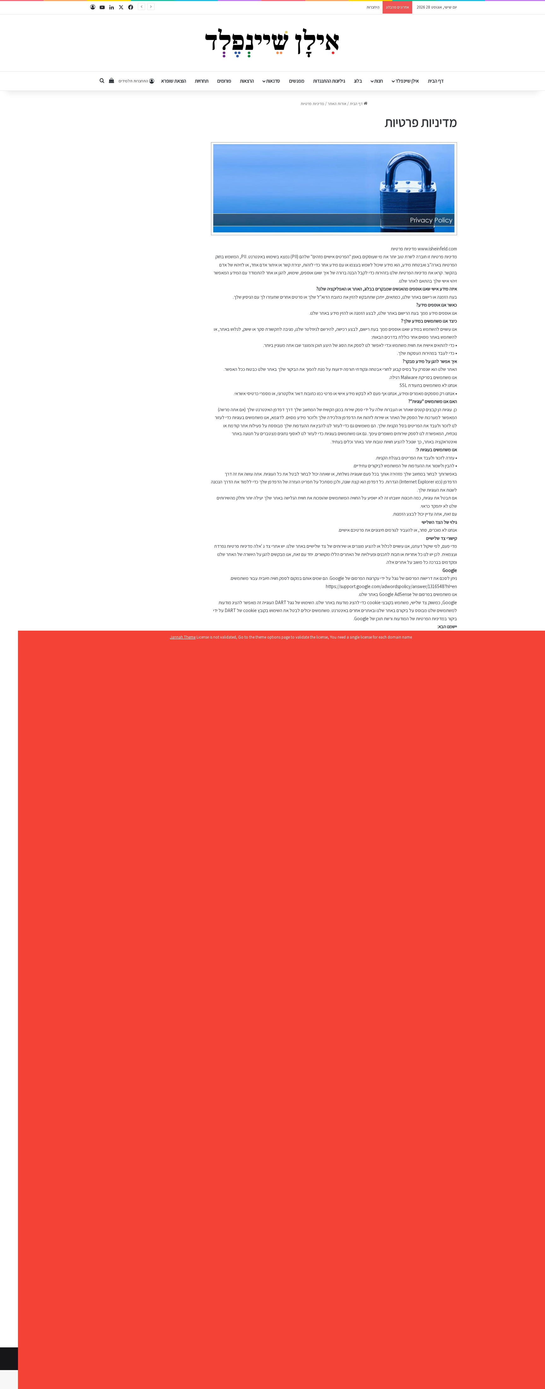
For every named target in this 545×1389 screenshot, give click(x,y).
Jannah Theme (183, 637)
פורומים (224, 81)
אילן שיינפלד (407, 81)
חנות (378, 81)
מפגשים (296, 81)
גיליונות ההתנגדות (329, 81)
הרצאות (247, 81)
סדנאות (273, 81)
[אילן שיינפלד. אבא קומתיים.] (272, 43)
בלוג (358, 81)
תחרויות (201, 81)
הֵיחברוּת (372, 7)
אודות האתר (337, 103)
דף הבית (435, 81)
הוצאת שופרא (173, 81)
